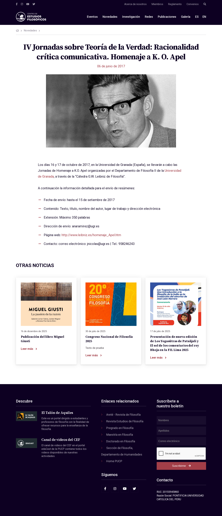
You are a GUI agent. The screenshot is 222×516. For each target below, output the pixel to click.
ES (197, 16)
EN (204, 16)
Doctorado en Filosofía (120, 441)
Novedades (110, 16)
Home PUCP (114, 461)
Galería (185, 16)
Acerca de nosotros (135, 4)
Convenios (193, 4)
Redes (149, 16)
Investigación (131, 16)
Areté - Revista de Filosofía (123, 414)
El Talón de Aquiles (57, 413)
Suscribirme (179, 465)
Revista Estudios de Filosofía (124, 421)
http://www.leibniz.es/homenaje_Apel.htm (91, 235)
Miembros (157, 4)
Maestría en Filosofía (119, 434)
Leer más (27, 348)
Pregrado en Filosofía (119, 428)
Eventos (92, 16)
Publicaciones (167, 16)
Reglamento (175, 4)
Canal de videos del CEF (60, 440)
